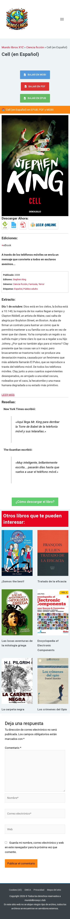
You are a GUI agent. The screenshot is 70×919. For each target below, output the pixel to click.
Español (18, 289)
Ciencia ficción (35, 47)
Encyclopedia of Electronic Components (47, 645)
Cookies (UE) (15, 890)
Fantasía (32, 284)
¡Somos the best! (13, 581)
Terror (41, 284)
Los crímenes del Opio (52, 709)
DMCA (28, 890)
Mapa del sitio (54, 890)
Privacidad (39, 890)
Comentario (13, 747)
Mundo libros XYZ (13, 47)
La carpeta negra (13, 709)
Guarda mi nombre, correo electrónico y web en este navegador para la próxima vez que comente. (34, 847)
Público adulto (30, 289)
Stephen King (19, 279)
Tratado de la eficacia (51, 581)
